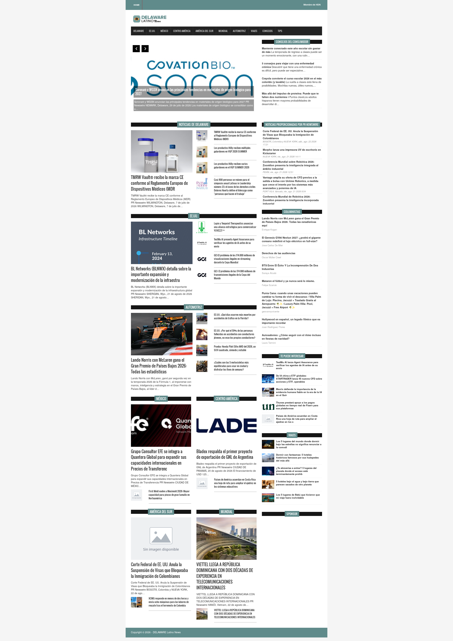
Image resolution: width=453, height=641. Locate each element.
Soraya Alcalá (269, 273)
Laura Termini (269, 342)
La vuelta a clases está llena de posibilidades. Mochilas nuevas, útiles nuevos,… (292, 82)
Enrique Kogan (269, 229)
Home (136, 5)
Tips (280, 31)
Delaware (138, 31)
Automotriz (239, 31)
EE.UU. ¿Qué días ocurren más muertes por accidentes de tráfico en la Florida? (235, 316)
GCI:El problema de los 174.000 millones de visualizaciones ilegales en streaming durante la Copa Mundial (234, 258)
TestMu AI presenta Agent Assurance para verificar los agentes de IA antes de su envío (234, 242)
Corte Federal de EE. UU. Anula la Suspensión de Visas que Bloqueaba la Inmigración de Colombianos (159, 570)
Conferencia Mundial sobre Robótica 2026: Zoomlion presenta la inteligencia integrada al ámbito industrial (290, 165)
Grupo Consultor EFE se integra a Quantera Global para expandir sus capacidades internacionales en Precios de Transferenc (158, 460)
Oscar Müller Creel (271, 257)
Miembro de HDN (312, 5)
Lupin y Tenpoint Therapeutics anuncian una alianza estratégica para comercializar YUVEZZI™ (235, 226)
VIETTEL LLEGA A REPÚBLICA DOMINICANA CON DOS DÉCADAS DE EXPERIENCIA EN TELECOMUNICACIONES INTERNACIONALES (234, 613)
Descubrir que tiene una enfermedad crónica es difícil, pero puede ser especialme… (292, 67)
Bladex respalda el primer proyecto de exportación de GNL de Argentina (224, 454)
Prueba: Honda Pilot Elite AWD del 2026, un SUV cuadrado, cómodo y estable (235, 348)
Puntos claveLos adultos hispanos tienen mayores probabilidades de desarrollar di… (290, 99)
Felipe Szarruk (269, 285)
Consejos (267, 31)
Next (145, 48)
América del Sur (204, 31)
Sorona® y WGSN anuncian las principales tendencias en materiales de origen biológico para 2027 (193, 91)
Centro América (181, 31)
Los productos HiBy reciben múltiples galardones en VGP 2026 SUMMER (232, 149)
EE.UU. (152, 31)
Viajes (254, 31)
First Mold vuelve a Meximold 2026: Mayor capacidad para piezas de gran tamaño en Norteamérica (169, 494)
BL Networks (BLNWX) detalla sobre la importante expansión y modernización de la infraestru (161, 274)
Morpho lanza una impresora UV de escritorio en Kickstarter (292, 151)
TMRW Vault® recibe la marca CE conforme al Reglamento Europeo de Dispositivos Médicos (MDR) (235, 135)
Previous (136, 48)
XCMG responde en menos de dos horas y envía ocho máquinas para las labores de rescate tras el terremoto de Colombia (169, 601)
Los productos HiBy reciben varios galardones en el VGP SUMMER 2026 (231, 165)
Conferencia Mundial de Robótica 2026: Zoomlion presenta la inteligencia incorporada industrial (291, 200)
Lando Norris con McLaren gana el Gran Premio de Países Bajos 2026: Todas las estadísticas (159, 366)
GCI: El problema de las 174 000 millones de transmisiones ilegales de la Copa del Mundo (234, 274)
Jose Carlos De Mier (272, 245)
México (164, 31)
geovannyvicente (270, 311)
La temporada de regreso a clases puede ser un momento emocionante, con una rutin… (292, 52)
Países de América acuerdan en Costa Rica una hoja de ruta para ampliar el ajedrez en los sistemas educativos (235, 483)
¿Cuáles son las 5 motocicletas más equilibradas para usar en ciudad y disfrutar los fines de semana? (231, 365)
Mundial (223, 31)
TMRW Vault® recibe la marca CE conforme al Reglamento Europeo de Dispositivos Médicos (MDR (159, 183)
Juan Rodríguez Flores (273, 327)
